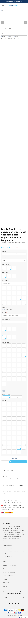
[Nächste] (25, 22)
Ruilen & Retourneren (9, 572)
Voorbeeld (14, 458)
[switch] (3, 309)
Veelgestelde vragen (8, 568)
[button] (3, 5)
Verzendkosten (15, 242)
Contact (5, 586)
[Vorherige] (2, 22)
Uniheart (11, 615)
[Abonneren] (23, 597)
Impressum (6, 582)
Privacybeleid (6, 579)
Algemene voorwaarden (9, 565)
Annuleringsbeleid (8, 575)
